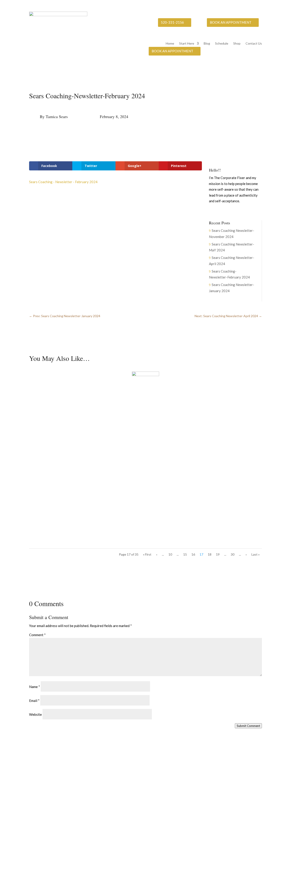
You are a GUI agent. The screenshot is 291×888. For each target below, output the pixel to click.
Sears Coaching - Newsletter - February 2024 (63, 182)
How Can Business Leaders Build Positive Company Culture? (84, 513)
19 (218, 554)
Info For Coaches (198, 802)
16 (193, 554)
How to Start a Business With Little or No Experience (78, 402)
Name (34, 687)
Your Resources (196, 793)
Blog (207, 43)
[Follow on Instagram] (231, 211)
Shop (237, 43)
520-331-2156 (172, 22)
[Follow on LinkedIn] (249, 211)
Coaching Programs (200, 812)
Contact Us (254, 43)
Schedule (221, 43)
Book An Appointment (230, 22)
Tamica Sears (57, 116)
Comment (37, 635)
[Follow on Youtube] (240, 211)
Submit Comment (248, 726)
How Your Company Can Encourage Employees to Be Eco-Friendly (89, 458)
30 (232, 554)
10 (170, 554)
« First (147, 554)
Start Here (186, 43)
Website (35, 714)
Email (34, 700)
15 (185, 554)
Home (170, 43)
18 (209, 554)
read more (41, 429)
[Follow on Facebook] (222, 211)
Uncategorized (68, 411)
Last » (255, 554)
